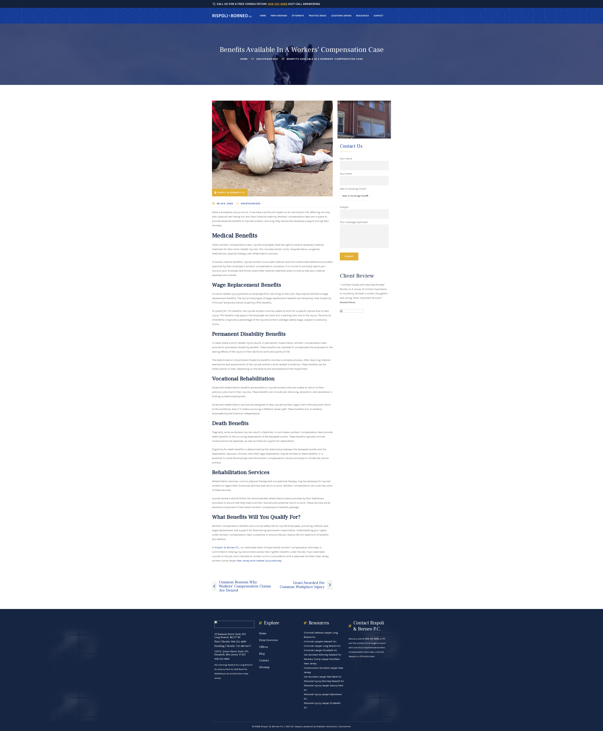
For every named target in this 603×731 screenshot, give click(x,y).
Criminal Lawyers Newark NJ (320, 641)
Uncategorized (267, 58)
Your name (346, 158)
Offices (263, 647)
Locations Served (341, 15)
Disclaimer (345, 726)
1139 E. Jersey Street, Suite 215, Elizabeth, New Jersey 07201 (231, 653)
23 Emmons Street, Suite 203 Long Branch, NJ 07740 (230, 636)
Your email (346, 173)
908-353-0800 (222, 659)
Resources (362, 15)
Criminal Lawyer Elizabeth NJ (320, 650)
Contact (378, 15)
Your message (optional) (354, 222)
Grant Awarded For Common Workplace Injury (302, 584)
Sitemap (264, 667)
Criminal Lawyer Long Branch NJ (322, 645)
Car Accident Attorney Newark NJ (322, 654)
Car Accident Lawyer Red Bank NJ (322, 676)
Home (263, 15)
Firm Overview (279, 15)
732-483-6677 (243, 646)
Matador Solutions (327, 726)
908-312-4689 (277, 4)
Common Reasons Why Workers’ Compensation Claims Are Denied (245, 586)
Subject (344, 207)
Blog (262, 654)
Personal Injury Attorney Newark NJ (324, 681)
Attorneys (298, 15)
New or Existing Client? (353, 188)
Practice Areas (317, 15)
